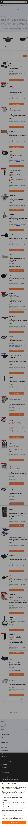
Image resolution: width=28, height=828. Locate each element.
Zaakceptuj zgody (14, 822)
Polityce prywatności (6, 819)
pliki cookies (11, 787)
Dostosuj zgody (20, 808)
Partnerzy (3, 813)
